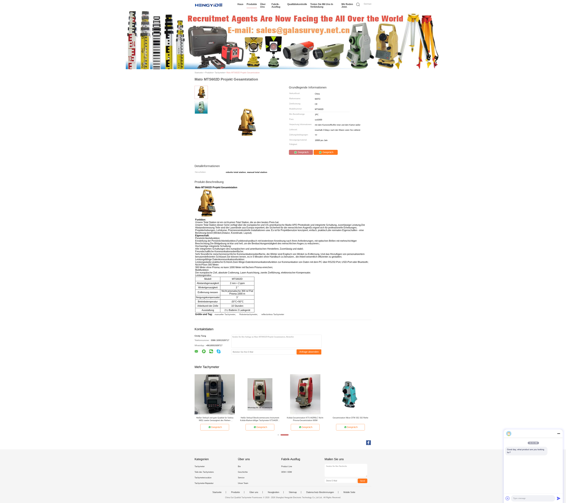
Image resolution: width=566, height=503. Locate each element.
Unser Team (243, 483)
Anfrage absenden (309, 352)
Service (241, 478)
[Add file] (508, 498)
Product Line (286, 466)
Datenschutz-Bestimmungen (320, 492)
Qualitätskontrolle (297, 4)
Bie (239, 466)
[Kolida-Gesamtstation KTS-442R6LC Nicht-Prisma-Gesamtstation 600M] (275, 394)
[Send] (558, 498)
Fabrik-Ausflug (276, 5)
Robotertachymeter (248, 314)
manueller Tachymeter (225, 314)
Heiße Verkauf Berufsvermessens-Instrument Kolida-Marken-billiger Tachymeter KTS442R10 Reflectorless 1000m (229, 419)
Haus (240, 4)
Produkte (252, 4)
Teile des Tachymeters (204, 472)
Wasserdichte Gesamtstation (361, 418)
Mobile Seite (349, 492)
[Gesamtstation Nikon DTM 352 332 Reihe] (320, 394)
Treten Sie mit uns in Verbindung (321, 5)
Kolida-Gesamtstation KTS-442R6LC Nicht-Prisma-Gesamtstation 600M (274, 419)
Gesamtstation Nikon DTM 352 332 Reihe (320, 418)
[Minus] (558, 433)
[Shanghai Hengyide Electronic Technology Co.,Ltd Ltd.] (209, 5)
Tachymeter (200, 466)
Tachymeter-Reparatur (204, 483)
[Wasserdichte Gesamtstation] (361, 394)
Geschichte (243, 472)
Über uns (263, 5)
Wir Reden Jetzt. (347, 5)
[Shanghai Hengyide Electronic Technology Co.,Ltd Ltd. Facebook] (368, 442)
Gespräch (302, 152)
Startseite (217, 492)
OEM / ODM (286, 472)
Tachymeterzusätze (203, 478)
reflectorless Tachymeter (272, 314)
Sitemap (293, 492)
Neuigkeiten (273, 492)
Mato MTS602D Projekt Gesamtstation (243, 73)
